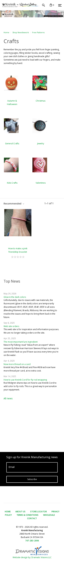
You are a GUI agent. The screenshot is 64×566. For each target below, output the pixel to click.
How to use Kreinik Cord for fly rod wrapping (25, 379)
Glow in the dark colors (15, 297)
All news (8, 398)
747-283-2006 (32, 540)
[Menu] (60, 5)
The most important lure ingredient (21, 341)
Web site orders (11, 326)
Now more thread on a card (17, 364)
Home (6, 32)
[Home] (19, 5)
